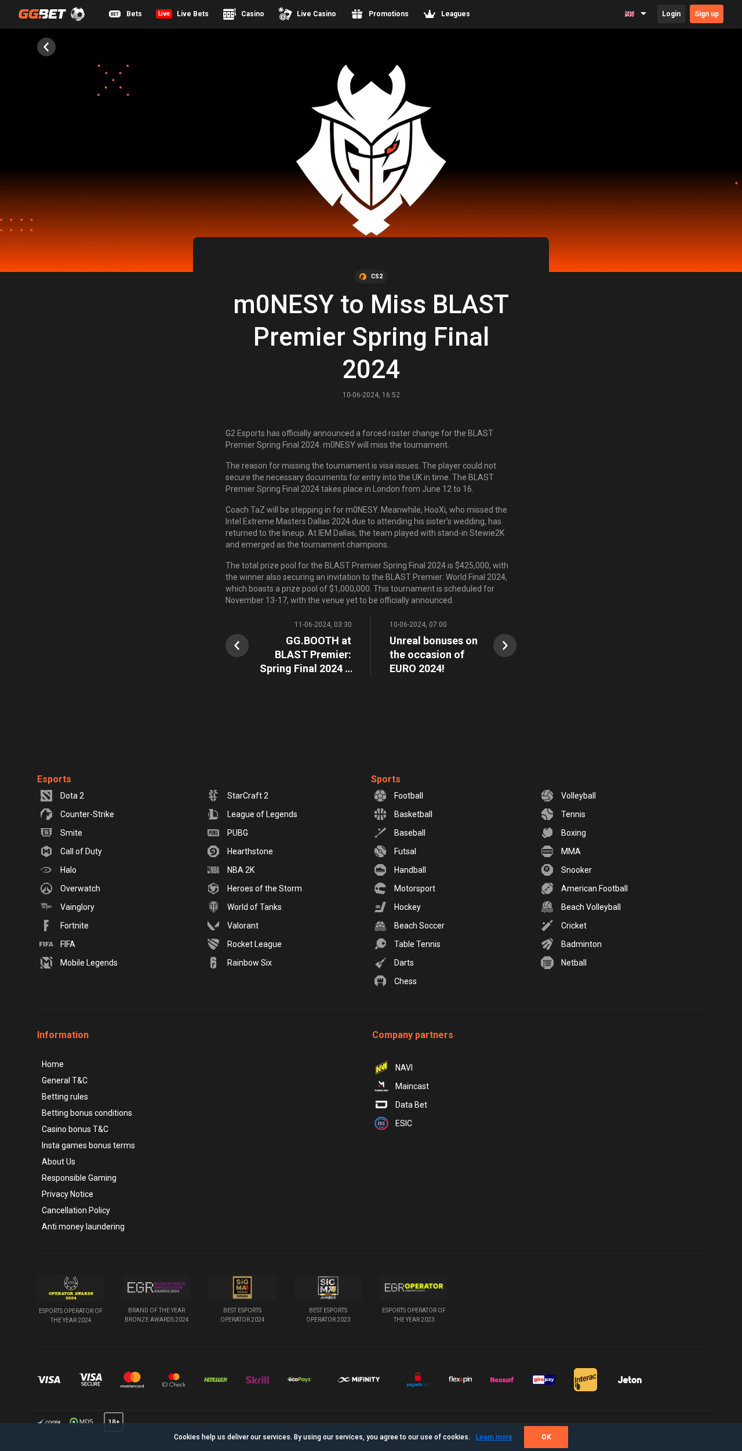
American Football (594, 888)
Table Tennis (417, 944)
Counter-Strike (87, 814)
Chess (405, 981)
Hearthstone (250, 851)
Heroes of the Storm (264, 888)
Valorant (243, 925)
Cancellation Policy (76, 1210)
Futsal (405, 851)
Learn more (494, 1437)
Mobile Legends (89, 962)
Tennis (573, 814)
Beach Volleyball (591, 907)
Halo (68, 870)
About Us (58, 1161)
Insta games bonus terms (88, 1145)
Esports (54, 779)
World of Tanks (254, 907)
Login (671, 14)
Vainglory (77, 907)
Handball (410, 870)
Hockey (407, 907)
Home (53, 1064)
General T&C (65, 1080)
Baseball (409, 832)
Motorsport (414, 888)
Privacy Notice (67, 1194)
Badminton (581, 944)
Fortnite (74, 925)
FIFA (67, 944)
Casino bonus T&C (75, 1129)
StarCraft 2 (247, 795)
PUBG (237, 832)
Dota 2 (72, 795)
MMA (571, 851)
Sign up (706, 14)
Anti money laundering (83, 1226)
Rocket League (254, 944)
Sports (386, 779)
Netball (574, 962)
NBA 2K (240, 870)
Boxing (573, 832)
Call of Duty (81, 851)
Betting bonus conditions (87, 1113)
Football (408, 795)
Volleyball (578, 795)
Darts (404, 962)
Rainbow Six (249, 962)
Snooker (576, 870)
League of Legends (262, 814)
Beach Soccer (419, 925)
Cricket (574, 925)
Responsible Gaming (79, 1177)
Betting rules (65, 1096)
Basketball (413, 814)
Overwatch (80, 888)
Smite (71, 832)
